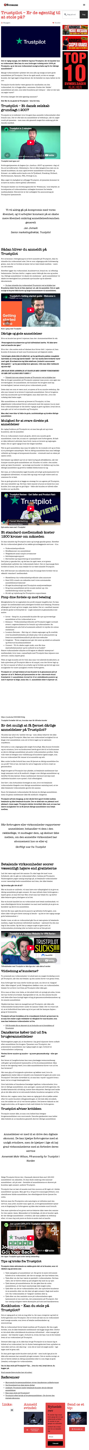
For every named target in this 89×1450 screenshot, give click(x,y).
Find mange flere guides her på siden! (16, 1372)
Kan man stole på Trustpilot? (17, 1393)
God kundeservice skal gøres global (20, 1385)
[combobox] (71, 14)
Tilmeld (55, 1443)
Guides (57, 23)
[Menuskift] (84, 5)
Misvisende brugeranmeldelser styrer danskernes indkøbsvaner (32, 1383)
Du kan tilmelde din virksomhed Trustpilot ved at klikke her (30, 285)
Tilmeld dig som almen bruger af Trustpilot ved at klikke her (30, 377)
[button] (12, 1410)
